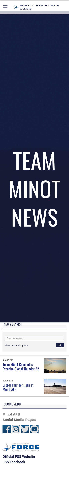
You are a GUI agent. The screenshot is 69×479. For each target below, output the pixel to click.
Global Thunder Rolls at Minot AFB (18, 387)
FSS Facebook (14, 462)
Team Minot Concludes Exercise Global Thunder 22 (21, 366)
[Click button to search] (60, 345)
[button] (5, 7)
